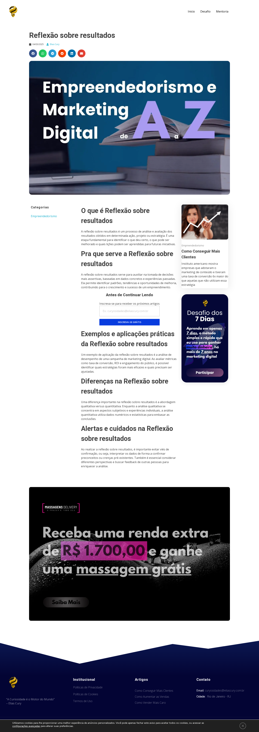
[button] (33, 53)
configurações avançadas (26, 726)
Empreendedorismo (44, 216)
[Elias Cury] (13, 11)
